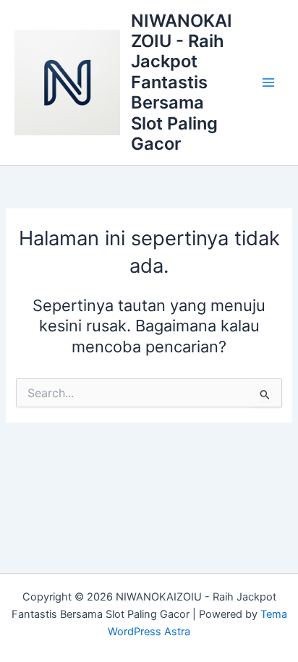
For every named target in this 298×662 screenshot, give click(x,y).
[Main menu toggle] (268, 82)
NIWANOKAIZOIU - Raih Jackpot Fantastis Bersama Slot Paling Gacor (181, 82)
